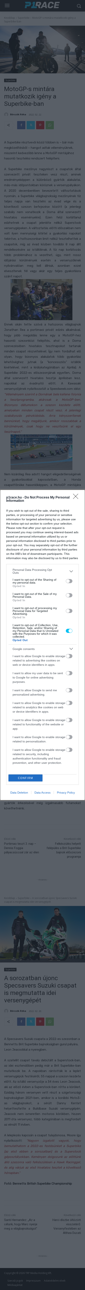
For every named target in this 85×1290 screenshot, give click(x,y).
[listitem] (42, 571)
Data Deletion (19, 792)
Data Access (42, 792)
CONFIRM (25, 778)
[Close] (77, 498)
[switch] (69, 581)
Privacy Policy (66, 792)
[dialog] (42, 645)
